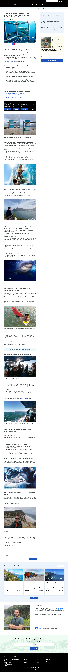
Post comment (33, 559)
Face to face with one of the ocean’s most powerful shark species (51, 27)
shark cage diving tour (9, 61)
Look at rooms (8, 109)
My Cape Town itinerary (25, 349)
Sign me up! (34, 648)
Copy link (16, 109)
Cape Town (40, 628)
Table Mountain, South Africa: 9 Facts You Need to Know (16, 97)
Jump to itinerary (24, 109)
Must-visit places (56, 4)
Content (42, 13)
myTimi (36, 669)
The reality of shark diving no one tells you (47, 25)
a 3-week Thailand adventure (56, 609)
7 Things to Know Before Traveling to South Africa (15, 93)
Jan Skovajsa (18, 19)
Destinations (38, 4)
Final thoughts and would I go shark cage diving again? (50, 30)
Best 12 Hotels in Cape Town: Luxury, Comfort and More (16, 96)
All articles (34, 4)
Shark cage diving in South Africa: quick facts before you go (50, 15)
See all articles (60, 566)
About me (61, 4)
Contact (25, 659)
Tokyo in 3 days (60, 608)
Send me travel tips (52, 60)
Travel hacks (44, 4)
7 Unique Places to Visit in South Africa (13, 94)
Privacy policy (37, 662)
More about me (38, 631)
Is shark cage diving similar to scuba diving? (48, 29)
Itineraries (50, 4)
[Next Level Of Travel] (11, 4)
